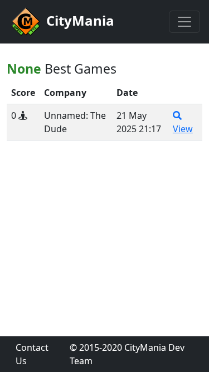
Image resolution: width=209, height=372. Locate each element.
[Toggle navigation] (184, 22)
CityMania (78, 20)
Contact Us (32, 354)
